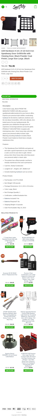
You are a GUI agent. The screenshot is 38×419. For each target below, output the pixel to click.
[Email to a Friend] (12, 83)
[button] (3, 6)
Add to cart (17, 78)
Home (3, 48)
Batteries (7, 198)
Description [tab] (6, 96)
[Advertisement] (19, 391)
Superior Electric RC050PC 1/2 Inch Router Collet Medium (9, 355)
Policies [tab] (5, 102)
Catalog (19, 412)
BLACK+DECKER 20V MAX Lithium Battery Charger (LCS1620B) (28, 239)
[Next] (36, 43)
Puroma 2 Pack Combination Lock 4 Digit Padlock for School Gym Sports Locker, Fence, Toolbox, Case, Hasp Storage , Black (28, 277)
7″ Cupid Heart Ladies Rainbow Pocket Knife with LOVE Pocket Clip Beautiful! (9, 240)
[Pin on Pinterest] (15, 83)
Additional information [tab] (10, 99)
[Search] (6, 6)
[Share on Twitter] (9, 83)
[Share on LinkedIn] (18, 83)
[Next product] (3, 62)
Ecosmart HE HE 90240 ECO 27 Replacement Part (9, 273)
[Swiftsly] (19, 7)
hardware (6, 118)
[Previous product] (6, 62)
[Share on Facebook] (6, 83)
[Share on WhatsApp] (3, 83)
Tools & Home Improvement (16, 48)
